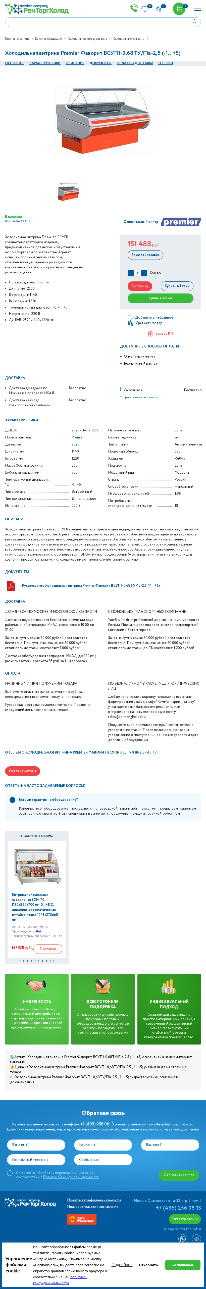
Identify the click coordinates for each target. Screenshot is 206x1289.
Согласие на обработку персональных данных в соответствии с (57, 1174)
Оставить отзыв (22, 771)
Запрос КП (164, 333)
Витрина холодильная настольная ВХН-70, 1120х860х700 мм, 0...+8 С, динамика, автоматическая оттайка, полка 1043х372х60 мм (35, 907)
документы (100, 63)
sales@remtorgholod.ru (173, 1124)
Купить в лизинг (160, 298)
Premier (43, 282)
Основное (14, 63)
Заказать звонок (145, 255)
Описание (75, 63)
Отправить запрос (179, 1175)
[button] (20, 961)
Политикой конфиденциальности (71, 1177)
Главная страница (17, 39)
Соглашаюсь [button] (183, 1265)
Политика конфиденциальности (94, 1200)
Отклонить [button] (148, 1265)
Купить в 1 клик (177, 286)
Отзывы (165, 63)
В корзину (140, 286)
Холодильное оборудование (87, 39)
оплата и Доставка (135, 63)
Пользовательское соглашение (92, 1207)
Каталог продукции (48, 39)
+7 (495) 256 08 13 (178, 1208)
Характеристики (45, 63)
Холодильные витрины (128, 39)
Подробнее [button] (122, 1265)
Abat (38, 931)
